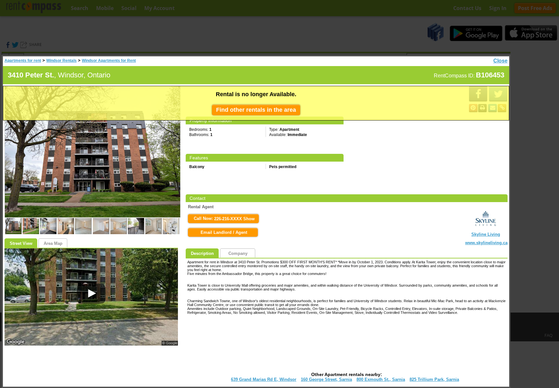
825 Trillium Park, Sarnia (434, 379)
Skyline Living (485, 234)
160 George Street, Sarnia (326, 379)
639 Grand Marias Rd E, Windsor (263, 379)
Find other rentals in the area (256, 110)
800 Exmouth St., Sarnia (380, 379)
